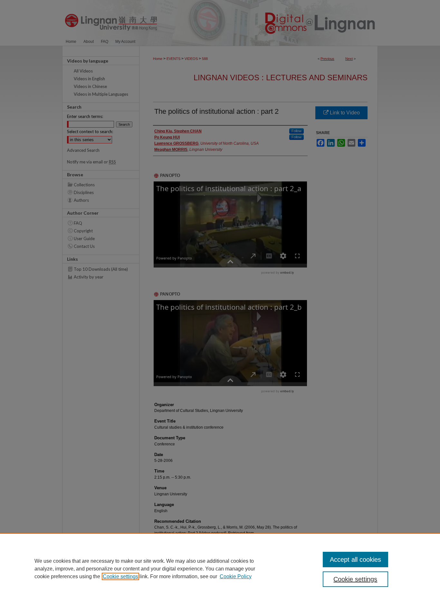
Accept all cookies (355, 559)
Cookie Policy (236, 576)
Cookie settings (120, 576)
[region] (220, 568)
